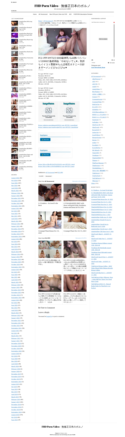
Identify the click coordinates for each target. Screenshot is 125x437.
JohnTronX (95, 127)
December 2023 (16, 259)
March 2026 (15, 191)
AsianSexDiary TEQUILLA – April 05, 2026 (26, 125)
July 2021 (14, 333)
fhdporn (57, 433)
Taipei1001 (95, 153)
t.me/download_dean (98, 67)
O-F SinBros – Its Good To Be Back (48, 204)
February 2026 (15, 193)
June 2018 (14, 420)
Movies (94, 140)
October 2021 (15, 326)
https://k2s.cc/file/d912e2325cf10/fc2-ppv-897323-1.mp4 (56, 164)
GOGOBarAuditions (98, 112)
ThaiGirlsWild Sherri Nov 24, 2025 (101, 207)
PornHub (95, 145)
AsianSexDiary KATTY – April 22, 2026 (25, 100)
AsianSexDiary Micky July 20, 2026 (25, 70)
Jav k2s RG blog (63, 434)
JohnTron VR (96, 125)
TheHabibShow (97, 168)
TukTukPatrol (96, 178)
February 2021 (15, 338)
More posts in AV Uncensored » (79, 181)
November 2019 (16, 376)
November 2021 (16, 323)
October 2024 (15, 234)
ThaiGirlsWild (96, 158)
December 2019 (16, 374)
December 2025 (16, 198)
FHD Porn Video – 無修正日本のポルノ (62, 6)
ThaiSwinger (96, 165)
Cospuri (94, 97)
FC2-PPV (60, 172)
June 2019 (14, 389)
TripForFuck (96, 176)
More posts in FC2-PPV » (81, 238)
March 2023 (15, 282)
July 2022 (14, 303)
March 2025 (15, 221)
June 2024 (14, 244)
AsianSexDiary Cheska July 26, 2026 (26, 58)
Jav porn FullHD (71, 434)
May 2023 (14, 277)
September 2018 (16, 412)
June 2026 (14, 183)
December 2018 (16, 405)
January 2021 (15, 341)
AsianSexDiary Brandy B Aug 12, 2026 (25, 28)
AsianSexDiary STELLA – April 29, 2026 (25, 88)
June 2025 (14, 214)
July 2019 (14, 387)
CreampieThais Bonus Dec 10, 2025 (48, 232)
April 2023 (14, 280)
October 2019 (15, 379)
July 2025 (14, 211)
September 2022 (16, 298)
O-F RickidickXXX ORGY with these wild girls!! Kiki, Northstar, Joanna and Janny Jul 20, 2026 (75, 205)
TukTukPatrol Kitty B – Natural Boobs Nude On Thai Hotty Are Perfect (101, 286)
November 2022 (16, 292)
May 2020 (14, 361)
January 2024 (15, 257)
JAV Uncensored (43, 14)
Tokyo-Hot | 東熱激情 (98, 171)
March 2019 (15, 397)
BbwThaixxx (96, 92)
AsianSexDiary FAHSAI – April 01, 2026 (25, 131)
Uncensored (48, 176)
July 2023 (14, 272)
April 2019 (14, 394)
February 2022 (15, 315)
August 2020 (15, 354)
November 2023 (16, 262)
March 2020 (15, 366)
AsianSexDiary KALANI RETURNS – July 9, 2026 (25, 143)
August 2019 (15, 384)
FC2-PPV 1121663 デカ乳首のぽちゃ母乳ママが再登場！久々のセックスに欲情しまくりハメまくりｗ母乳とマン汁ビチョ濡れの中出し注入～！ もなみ (49, 298)
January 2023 (15, 287)
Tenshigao (95, 155)
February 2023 (15, 285)
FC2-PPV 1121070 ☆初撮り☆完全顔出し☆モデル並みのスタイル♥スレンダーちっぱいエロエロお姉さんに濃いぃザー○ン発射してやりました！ (75, 298)
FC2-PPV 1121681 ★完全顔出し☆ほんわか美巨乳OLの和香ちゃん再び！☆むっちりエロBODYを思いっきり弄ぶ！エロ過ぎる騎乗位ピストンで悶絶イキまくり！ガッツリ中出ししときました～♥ (75, 265)
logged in (49, 316)
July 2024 (14, 242)
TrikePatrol (95, 173)
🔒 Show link (45, 139)
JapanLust (95, 120)
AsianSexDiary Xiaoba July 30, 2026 (26, 52)
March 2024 (15, 252)
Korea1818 (95, 130)
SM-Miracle (95, 150)
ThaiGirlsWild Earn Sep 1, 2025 (100, 215)
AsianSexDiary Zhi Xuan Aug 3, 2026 (25, 46)
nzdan (94, 143)
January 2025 (15, 226)
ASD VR (94, 84)
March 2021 (15, 336)
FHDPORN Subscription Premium (83, 14)
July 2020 (14, 356)
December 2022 (16, 290)
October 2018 (15, 410)
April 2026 (14, 188)
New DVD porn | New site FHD (58, 14)
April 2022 (14, 310)
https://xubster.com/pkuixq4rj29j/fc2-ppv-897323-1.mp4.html (57, 125)
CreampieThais (96, 102)
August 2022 (15, 300)
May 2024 (14, 247)
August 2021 (15, 331)
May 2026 (14, 185)
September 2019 (16, 382)
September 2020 (16, 351)
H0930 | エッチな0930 (99, 115)
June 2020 (14, 359)
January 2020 (15, 371)
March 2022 (15, 313)
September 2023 (16, 267)
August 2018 (15, 415)
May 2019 (14, 392)
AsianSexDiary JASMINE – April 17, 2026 (26, 106)
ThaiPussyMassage (98, 163)
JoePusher (95, 122)
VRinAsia (95, 181)
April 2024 (14, 249)
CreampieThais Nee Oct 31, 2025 (75, 231)
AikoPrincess (96, 79)
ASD (70, 14)
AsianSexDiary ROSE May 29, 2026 (26, 167)
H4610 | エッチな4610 (99, 117)
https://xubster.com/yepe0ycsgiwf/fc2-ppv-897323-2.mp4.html (58, 127)
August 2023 (15, 270)
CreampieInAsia (97, 99)
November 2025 (16, 201)
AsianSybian (96, 89)
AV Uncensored (48, 21)
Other (93, 183)
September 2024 (16, 236)
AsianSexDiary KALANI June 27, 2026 (25, 161)
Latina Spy (95, 132)
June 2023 (14, 275)
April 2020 (14, 364)
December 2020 (16, 343)
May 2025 (14, 216)
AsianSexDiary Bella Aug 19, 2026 (25, 22)
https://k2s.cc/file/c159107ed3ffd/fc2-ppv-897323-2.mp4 (56, 166)
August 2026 (15, 178)
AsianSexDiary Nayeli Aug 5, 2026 (26, 40)
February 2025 (15, 224)
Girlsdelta (95, 109)
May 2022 (14, 308)
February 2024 (15, 254)
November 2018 (16, 407)
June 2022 (14, 305)
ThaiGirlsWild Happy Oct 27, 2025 (101, 210)
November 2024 (16, 231)
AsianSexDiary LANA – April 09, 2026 (25, 119)
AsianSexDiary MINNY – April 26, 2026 (25, 94)
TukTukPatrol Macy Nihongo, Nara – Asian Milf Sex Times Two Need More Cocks (102, 279)
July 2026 (14, 180)
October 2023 (15, 264)
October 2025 (15, 203)
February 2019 (15, 399)
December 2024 (16, 229)
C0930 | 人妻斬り (97, 94)
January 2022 (15, 318)
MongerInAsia (96, 137)
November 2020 (16, 346)
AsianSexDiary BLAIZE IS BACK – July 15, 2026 (26, 82)
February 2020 (15, 369)
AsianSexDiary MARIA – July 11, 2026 (25, 137)
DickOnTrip (95, 104)
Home (35, 14)
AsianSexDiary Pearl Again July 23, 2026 (26, 64)
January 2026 (15, 196)
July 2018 (14, 417)
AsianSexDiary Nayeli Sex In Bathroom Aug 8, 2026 (25, 34)
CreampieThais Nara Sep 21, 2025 (101, 204)
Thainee (94, 160)
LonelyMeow (96, 135)
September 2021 (16, 328)
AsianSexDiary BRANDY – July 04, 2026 (26, 149)
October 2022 (15, 295)
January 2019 (15, 402)
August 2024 (15, 239)
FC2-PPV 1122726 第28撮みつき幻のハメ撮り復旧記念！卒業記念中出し (49, 262)
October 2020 (15, 348)
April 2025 (14, 219)
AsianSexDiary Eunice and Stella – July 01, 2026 (26, 155)
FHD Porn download (54, 434)
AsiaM (94, 87)
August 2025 (15, 208)
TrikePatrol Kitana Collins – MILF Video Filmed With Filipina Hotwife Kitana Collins (102, 268)
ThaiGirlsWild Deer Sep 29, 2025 (101, 212)
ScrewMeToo (96, 148)
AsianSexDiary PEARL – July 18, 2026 (25, 76)
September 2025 (16, 206)
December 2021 (16, 320)
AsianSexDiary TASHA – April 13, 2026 (25, 113)
